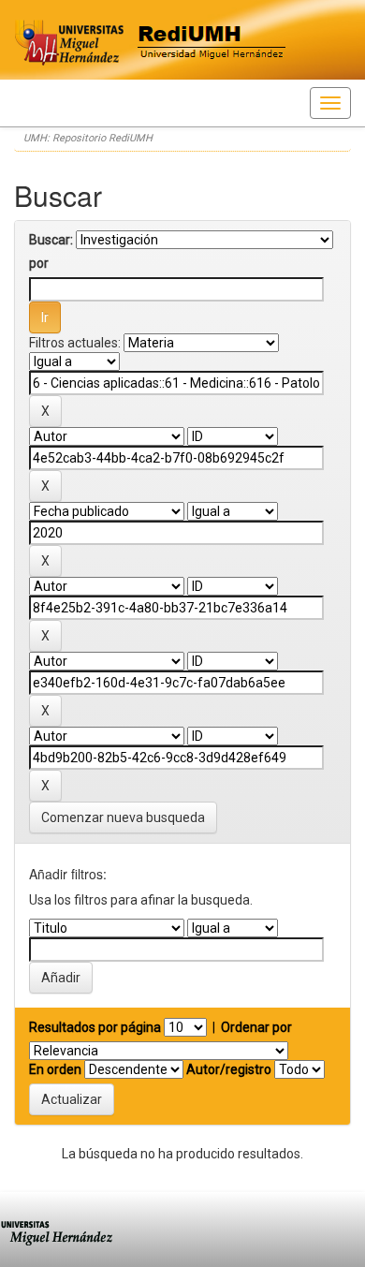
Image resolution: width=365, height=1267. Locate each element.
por (39, 263)
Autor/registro (228, 1069)
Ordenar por (256, 1027)
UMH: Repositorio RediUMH (88, 138)
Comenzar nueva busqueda (123, 817)
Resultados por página (95, 1027)
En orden (55, 1069)
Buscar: (51, 239)
